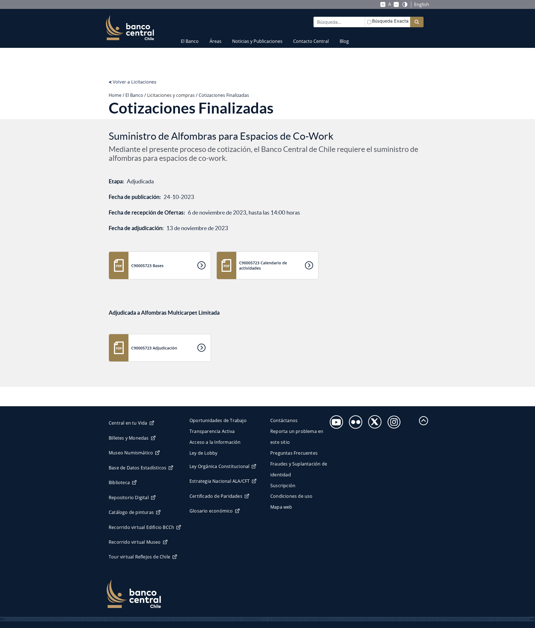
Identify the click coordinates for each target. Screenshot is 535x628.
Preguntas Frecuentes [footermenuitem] (294, 453)
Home (115, 95)
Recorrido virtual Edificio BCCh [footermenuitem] (141, 527)
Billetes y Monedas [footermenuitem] (129, 438)
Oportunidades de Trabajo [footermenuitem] (218, 420)
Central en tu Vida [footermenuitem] (128, 423)
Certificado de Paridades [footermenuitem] (215, 496)
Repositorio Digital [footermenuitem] (129, 497)
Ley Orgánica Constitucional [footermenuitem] (219, 466)
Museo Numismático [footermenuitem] (131, 453)
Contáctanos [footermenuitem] (284, 420)
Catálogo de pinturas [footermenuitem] (131, 512)
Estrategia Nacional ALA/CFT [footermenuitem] (219, 481)
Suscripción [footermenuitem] (282, 485)
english (421, 4)
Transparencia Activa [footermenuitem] (212, 431)
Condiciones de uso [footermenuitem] (291, 496)
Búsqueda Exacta (390, 21)
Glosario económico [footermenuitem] (211, 511)
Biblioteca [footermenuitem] (119, 482)
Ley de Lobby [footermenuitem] (203, 453)
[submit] (416, 22)
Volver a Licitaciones (132, 82)
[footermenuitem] (335, 420)
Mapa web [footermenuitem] (281, 507)
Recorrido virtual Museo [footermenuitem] (135, 542)
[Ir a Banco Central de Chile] (130, 28)
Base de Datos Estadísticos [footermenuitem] (137, 468)
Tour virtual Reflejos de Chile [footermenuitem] (139, 557)
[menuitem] (190, 37)
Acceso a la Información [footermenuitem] (215, 442)
